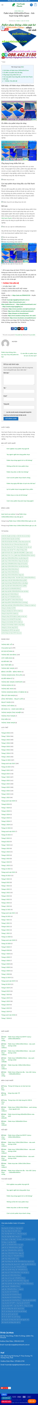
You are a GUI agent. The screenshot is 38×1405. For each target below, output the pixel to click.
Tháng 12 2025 (6, 760)
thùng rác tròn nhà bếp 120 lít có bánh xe (12, 622)
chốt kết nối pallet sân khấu (8, 536)
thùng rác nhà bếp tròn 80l (8, 608)
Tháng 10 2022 (6, 875)
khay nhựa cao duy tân (24, 541)
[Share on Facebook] (12, 328)
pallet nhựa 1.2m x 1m (7, 555)
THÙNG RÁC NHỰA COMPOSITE (12, 682)
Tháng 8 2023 (5, 841)
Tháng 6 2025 (5, 780)
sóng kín (21, 1289)
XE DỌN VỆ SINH (6, 651)
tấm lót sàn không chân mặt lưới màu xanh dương (14, 1311)
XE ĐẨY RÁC (5, 661)
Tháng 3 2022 (5, 899)
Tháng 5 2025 (5, 784)
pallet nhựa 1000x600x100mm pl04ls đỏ (12, 1250)
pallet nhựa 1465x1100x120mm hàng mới (12, 574)
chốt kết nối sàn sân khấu (23, 536)
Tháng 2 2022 (5, 903)
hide (22, 67)
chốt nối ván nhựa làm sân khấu (9, 541)
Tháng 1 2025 (5, 797)
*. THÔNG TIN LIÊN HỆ (9, 81)
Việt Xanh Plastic (6, 218)
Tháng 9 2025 (5, 770)
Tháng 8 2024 (5, 804)
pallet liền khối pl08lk (19, 552)
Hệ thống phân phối (15, 1400)
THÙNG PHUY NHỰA (8, 716)
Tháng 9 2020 (5, 947)
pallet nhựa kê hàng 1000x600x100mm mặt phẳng (14, 583)
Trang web (6, 404)
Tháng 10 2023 (6, 835)
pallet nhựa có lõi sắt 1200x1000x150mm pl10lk (14, 580)
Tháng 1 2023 (5, 865)
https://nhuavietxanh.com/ (17, 302)
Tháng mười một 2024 (8, 801)
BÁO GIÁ (31, 1401)
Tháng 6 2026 (5, 739)
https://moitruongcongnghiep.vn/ (12, 306)
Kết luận (5, 79)
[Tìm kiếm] (31, 4)
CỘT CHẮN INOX (6, 658)
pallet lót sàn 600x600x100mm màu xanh (12, 1244)
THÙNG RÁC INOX (7, 688)
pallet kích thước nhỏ (7, 552)
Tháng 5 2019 (5, 1001)
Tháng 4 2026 (5, 746)
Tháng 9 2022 (5, 879)
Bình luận (6, 373)
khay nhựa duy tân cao (7, 544)
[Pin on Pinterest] (22, 328)
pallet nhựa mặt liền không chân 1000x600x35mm (14, 1269)
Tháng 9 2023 (5, 838)
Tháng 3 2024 (5, 821)
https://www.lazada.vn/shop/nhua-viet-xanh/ (22, 315)
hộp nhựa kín (19, 1228)
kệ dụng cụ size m (30, 1239)
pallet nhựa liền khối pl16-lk (28, 1264)
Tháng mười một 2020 (8, 940)
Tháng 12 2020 (6, 937)
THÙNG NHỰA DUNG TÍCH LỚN (11, 675)
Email (5, 396)
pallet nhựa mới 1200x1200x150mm (11, 1275)
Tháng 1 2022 (5, 906)
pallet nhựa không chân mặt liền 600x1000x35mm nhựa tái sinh (18, 1261)
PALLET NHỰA (6, 702)
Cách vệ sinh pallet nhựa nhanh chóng (18, 477)
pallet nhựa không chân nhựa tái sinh (11, 1264)
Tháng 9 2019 (5, 987)
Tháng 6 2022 (5, 889)
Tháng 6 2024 (5, 811)
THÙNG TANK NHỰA (8, 722)
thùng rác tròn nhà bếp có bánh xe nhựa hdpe (13, 624)
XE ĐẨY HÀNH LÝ (6, 678)
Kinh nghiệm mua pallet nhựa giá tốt (18, 448)
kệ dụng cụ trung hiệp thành (9, 1242)
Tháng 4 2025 (5, 787)
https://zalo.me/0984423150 (21, 295)
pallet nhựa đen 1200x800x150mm (11, 1286)
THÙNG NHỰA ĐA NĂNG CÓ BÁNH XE (13, 692)
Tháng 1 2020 (5, 974)
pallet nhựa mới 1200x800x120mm (11, 597)
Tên (5, 388)
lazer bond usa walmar (8, 514)
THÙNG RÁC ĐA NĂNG (8, 654)
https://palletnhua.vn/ (8, 304)
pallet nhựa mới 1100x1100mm (10, 594)
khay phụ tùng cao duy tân (21, 544)
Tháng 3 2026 (5, 750)
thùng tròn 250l (28, 1305)
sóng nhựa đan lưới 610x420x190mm (11, 1297)
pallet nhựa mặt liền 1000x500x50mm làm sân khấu (15, 591)
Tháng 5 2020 (5, 960)
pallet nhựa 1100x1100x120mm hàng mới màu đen (15, 561)
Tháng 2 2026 (5, 753)
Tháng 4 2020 (5, 964)
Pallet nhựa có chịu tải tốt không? (17, 495)
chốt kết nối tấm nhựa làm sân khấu (10, 538)
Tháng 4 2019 (5, 1004)
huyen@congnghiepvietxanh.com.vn (18, 300)
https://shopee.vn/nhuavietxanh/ (18, 313)
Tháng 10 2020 (6, 943)
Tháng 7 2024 (5, 807)
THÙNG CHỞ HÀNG (7, 705)
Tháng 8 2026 (5, 733)
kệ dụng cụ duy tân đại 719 (8, 549)
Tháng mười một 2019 (8, 981)
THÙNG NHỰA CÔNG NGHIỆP (11, 712)
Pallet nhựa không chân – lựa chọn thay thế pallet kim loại (10, 355)
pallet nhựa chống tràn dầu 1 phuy (10, 1258)
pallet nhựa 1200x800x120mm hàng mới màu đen (14, 563)
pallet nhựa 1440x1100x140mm (10, 569)
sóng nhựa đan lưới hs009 (8, 1303)
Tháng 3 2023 (5, 858)
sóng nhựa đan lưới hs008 (29, 1300)
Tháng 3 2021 (5, 930)
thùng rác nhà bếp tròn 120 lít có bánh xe (12, 610)
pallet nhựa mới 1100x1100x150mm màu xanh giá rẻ (15, 1272)
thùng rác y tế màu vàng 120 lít (9, 627)
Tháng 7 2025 (5, 777)
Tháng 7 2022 (5, 886)
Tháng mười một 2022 (8, 872)
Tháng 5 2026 (5, 743)
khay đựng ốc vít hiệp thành (9, 1239)
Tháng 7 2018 (5, 1018)
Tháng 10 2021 (6, 916)
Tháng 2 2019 (5, 1011)
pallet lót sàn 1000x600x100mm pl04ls (12, 1247)
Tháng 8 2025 (5, 773)
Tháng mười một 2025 (8, 763)
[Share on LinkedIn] (25, 328)
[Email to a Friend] (19, 328)
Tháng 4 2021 (5, 926)
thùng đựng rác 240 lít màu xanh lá (10, 630)
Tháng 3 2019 (5, 1008)
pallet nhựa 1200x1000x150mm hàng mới (12, 1253)
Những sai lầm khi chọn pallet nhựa (17, 466)
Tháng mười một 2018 (8, 1015)
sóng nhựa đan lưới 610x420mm (10, 1291)
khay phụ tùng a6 (22, 1233)
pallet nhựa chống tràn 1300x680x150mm (12, 1255)
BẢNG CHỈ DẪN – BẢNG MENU (11, 671)
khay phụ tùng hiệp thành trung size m (11, 1236)
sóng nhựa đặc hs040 (7, 1305)
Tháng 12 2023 (6, 828)
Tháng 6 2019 (5, 998)
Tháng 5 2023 (5, 852)
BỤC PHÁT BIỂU (6, 665)
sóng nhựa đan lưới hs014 (22, 1303)
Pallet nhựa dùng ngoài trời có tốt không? (19, 460)
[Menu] (2, 5)
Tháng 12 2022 (6, 869)
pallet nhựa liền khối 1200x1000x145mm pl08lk (14, 585)
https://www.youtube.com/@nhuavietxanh (22, 309)
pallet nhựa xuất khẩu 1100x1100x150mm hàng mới (15, 1280)
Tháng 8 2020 (5, 950)
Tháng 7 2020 (5, 954)
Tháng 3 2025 (5, 790)
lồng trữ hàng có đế (22, 549)
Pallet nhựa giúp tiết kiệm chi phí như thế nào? (21, 483)
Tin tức (25, 1400)
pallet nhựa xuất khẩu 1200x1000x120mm (12, 605)
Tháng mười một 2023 (8, 831)
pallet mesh (29, 552)
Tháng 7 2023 (5, 845)
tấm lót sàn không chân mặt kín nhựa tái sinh (13, 1308)
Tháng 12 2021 (6, 909)
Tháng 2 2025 (5, 794)
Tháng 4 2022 (5, 896)
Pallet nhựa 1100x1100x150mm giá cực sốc (22, 521)
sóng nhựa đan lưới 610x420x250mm (11, 1300)
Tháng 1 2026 (5, 756)
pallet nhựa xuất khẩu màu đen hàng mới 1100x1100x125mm (17, 1283)
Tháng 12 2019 (6, 977)
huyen (27, 20)
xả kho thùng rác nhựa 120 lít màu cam (11, 633)
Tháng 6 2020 (5, 957)
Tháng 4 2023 (5, 855)
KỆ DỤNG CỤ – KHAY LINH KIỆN (11, 709)
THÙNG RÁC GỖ (6, 644)
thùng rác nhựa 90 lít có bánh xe (10, 613)
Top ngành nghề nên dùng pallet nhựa (18, 454)
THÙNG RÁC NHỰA (7, 668)
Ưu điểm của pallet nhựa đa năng (12, 72)
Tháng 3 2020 (5, 967)
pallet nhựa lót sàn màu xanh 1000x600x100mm (14, 1267)
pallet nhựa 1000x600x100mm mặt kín (24, 555)
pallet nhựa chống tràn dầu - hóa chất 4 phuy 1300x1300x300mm (18, 577)
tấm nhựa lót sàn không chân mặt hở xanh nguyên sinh (15, 1319)
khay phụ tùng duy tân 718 (8, 547)
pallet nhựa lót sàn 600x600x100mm (11, 588)
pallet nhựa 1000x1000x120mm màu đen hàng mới (15, 558)
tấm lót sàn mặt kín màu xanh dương (11, 1316)
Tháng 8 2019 (5, 991)
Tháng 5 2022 (5, 892)
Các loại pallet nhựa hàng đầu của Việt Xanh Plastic (17, 77)
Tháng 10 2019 (6, 984)
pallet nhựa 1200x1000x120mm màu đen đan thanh (15, 566)
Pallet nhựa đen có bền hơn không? (17, 472)
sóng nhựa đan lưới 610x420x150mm (11, 1294)
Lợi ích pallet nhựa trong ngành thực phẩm (20, 489)
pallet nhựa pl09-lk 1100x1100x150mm (12, 599)
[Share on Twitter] (15, 328)
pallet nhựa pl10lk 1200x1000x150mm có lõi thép (14, 602)
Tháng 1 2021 (5, 933)
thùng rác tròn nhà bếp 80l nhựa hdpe (11, 619)
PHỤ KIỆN (4, 719)
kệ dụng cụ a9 (20, 1239)
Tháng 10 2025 (6, 767)
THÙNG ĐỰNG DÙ (7, 685)
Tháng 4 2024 (5, 818)
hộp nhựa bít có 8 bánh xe (8, 1228)
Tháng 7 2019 (5, 994)
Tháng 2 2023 (5, 862)
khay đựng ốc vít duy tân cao (24, 547)
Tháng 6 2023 (5, 848)
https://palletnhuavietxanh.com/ (26, 304)
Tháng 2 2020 (5, 971)
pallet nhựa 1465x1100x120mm (10, 572)
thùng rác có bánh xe (30, 605)
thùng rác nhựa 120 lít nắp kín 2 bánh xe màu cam (14, 616)
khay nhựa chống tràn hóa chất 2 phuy (11, 1231)
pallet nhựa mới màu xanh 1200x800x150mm (13, 1278)
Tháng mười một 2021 (8, 913)
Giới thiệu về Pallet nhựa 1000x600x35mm (15, 70)
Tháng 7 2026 (5, 736)
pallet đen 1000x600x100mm (9, 1289)
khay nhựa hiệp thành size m (9, 1233)
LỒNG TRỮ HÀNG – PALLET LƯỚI (12, 699)
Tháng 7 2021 (5, 920)
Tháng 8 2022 (5, 882)
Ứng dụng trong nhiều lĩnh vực (11, 74)
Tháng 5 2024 (5, 814)
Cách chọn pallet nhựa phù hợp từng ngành (20, 501)
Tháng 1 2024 (5, 824)
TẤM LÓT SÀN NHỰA (8, 695)
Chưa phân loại (19, 11)
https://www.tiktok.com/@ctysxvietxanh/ (21, 311)
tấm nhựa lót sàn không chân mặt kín (11, 1322)
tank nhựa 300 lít (18, 1305)
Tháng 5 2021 (5, 923)
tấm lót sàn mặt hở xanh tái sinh (9, 1314)
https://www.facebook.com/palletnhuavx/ (23, 318)
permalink (32, 334)
